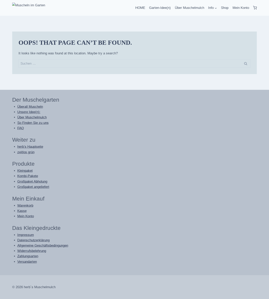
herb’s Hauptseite (30, 147)
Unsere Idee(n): (28, 112)
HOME (140, 8)
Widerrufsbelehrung (31, 251)
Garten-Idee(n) (160, 8)
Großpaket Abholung (32, 181)
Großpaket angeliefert (33, 187)
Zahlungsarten (27, 256)
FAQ (20, 128)
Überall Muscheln (30, 107)
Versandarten (27, 262)
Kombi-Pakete (27, 176)
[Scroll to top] (257, 295)
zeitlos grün (25, 152)
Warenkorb (25, 205)
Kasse (22, 211)
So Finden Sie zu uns (33, 123)
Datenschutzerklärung (33, 240)
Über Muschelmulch (189, 8)
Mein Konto (241, 8)
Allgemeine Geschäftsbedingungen (42, 245)
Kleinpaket (25, 171)
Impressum (25, 235)
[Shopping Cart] (255, 8)
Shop (224, 8)
